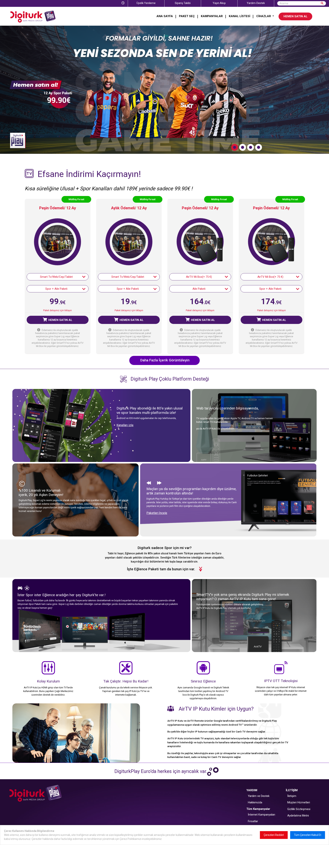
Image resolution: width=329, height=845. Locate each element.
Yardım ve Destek (258, 796)
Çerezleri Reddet (274, 834)
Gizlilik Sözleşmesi (298, 809)
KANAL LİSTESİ (239, 16)
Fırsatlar (253, 821)
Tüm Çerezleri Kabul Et (307, 834)
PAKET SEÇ (187, 16)
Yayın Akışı (219, 3)
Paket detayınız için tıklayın (57, 310)
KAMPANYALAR (212, 16)
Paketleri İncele (156, 513)
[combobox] (58, 276)
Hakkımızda (255, 802)
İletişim (291, 796)
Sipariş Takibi (183, 3)
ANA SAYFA (165, 16)
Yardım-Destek (256, 3)
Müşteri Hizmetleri (298, 802)
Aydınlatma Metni (298, 815)
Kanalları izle (125, 425)
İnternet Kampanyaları (261, 814)
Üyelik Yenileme (146, 3)
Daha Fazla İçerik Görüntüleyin (164, 360)
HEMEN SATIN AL (295, 16)
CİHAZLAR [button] (264, 16)
